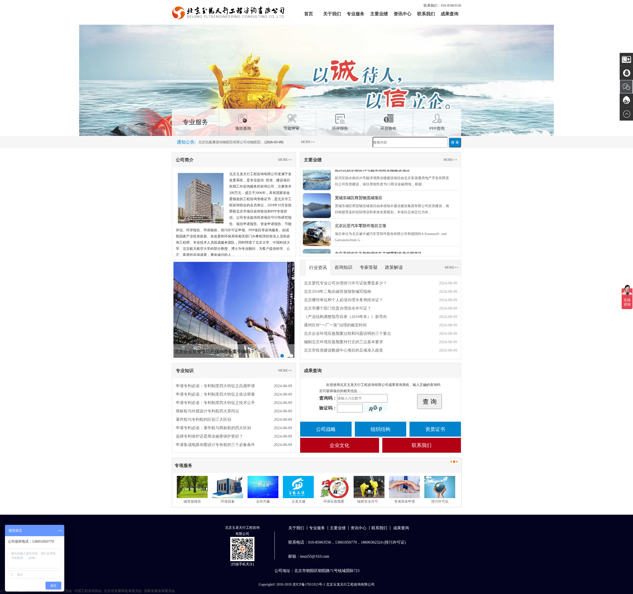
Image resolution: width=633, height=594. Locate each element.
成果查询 (449, 13)
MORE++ (308, 142)
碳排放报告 (192, 501)
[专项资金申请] (404, 487)
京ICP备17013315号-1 (309, 584)
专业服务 (355, 13)
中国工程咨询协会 (88, 591)
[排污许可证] (440, 487)
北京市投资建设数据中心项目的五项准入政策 (343, 350)
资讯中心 (402, 13)
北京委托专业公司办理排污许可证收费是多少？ (345, 283)
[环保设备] (228, 487)
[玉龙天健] (298, 487)
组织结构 (380, 429)
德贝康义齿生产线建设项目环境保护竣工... (231, 144)
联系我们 (426, 13)
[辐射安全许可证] (369, 487)
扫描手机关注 (242, 564)
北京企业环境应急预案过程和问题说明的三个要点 (347, 333)
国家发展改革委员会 (159, 591)
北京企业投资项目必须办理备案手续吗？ (215, 351)
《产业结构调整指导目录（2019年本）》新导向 (345, 317)
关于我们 (332, 13)
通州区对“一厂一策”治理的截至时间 (335, 325)
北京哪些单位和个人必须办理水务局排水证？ (343, 300)
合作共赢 (263, 501)
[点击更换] (375, 408)
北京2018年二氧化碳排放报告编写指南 (337, 291)
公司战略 (326, 429)
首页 (308, 13)
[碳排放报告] (192, 487)
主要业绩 (379, 13)
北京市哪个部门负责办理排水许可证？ (337, 308)
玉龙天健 (298, 501)
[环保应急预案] (334, 487)
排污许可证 (440, 501)
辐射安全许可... (369, 501)
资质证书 (435, 429)
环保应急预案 (333, 501)
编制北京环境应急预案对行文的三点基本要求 (343, 342)
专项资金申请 (404, 501)
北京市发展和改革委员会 (123, 591)
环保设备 (228, 501)
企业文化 (339, 445)
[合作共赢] (263, 487)
